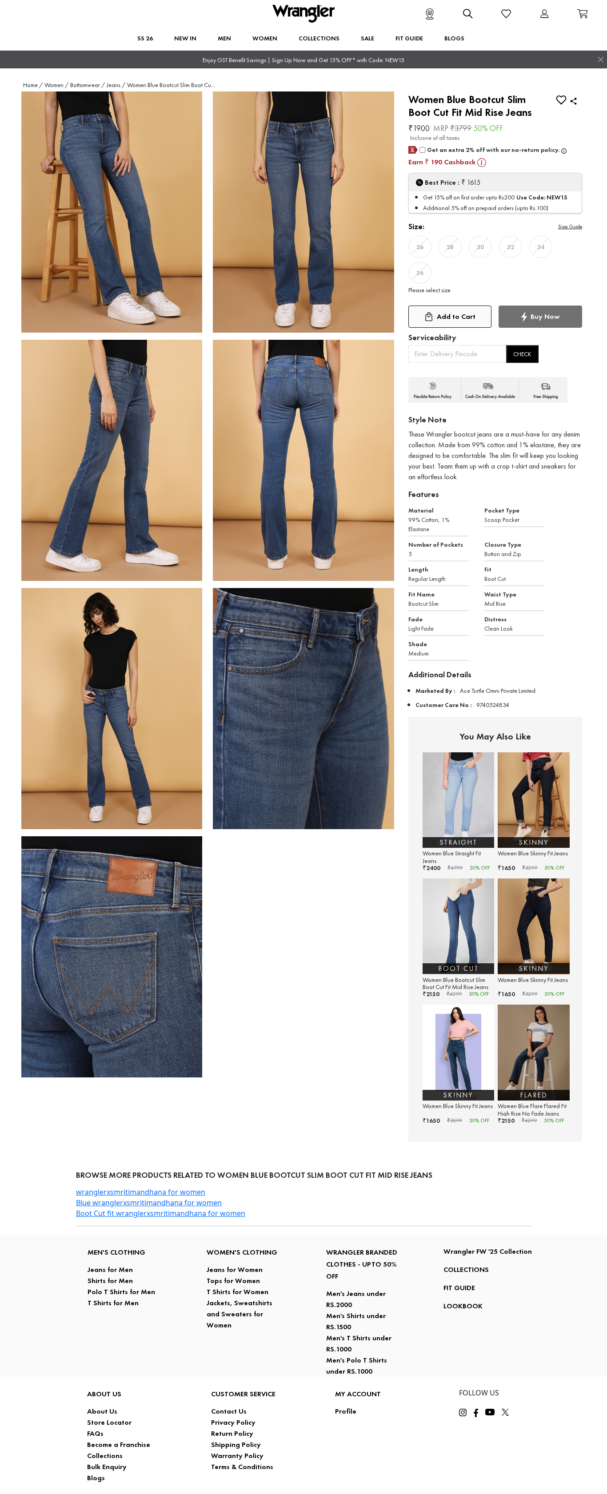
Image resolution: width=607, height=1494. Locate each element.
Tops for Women (233, 1280)
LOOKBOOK (463, 1306)
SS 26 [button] (145, 38)
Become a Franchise (118, 1444)
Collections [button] (319, 38)
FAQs (95, 1433)
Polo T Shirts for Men (121, 1291)
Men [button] (224, 38)
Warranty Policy (237, 1455)
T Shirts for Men (113, 1302)
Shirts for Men (110, 1280)
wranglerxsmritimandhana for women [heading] (140, 1192)
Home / (33, 85)
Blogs (96, 1477)
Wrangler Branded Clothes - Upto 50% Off (361, 1264)
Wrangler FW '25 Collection (487, 1251)
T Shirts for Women (237, 1291)
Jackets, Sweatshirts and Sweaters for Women (239, 1314)
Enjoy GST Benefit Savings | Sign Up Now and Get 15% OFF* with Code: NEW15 (303, 60)
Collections (105, 1455)
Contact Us (229, 1411)
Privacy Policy (233, 1422)
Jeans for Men (110, 1269)
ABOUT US (104, 1394)
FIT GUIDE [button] (409, 38)
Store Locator (109, 1422)
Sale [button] (367, 38)
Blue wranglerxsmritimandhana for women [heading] (149, 1203)
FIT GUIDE (459, 1287)
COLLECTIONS (466, 1269)
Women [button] (264, 38)
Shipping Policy (236, 1444)
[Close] (601, 60)
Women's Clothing (242, 1252)
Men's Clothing (116, 1252)
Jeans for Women (235, 1269)
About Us (102, 1411)
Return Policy (232, 1433)
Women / (56, 85)
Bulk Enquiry (107, 1466)
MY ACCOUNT (358, 1394)
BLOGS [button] (454, 38)
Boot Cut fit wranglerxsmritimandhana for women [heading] (160, 1213)
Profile (345, 1411)
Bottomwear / (87, 85)
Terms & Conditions (242, 1466)
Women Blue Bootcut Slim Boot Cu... (171, 85)
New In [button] (185, 38)
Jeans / (116, 85)
